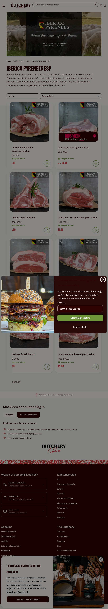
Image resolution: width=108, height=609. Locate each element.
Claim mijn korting (80, 317)
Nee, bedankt (80, 327)
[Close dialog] (103, 279)
